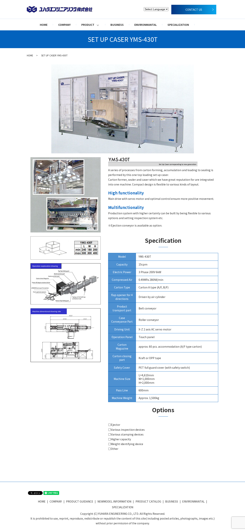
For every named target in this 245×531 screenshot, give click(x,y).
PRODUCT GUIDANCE (79, 501)
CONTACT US (193, 9)
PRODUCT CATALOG (148, 501)
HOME (43, 25)
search (202, 25)
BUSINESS (117, 25)
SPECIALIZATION (178, 25)
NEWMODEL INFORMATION (114, 501)
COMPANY (64, 25)
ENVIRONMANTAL (145, 25)
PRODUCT (87, 25)
